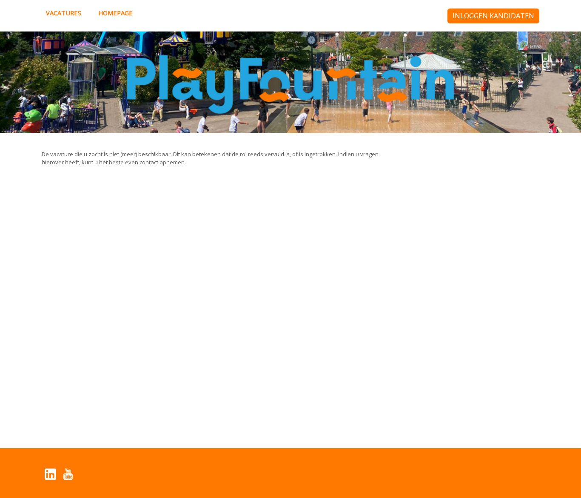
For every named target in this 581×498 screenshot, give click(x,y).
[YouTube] (68, 474)
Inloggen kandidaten (493, 15)
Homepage (115, 13)
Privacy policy (59, 485)
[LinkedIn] (50, 474)
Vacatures (63, 13)
